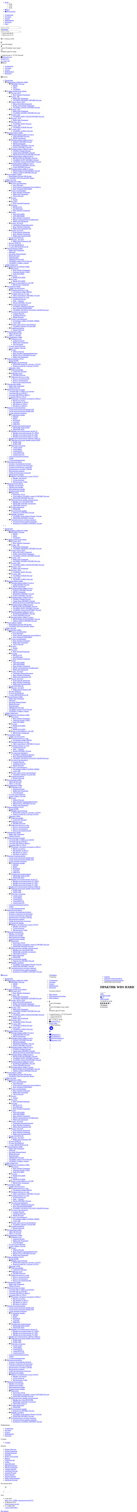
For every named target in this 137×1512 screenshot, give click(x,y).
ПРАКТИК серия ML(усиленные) (24, 503)
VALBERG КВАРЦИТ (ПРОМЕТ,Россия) (27, 100)
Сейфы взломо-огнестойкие (17, 91)
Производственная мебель (16, 408)
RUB (7, 2)
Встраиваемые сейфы (14, 337)
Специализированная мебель (19, 456)
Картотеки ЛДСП (19, 494)
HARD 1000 (17, 442)
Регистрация (11, 11)
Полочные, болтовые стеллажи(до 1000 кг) (26, 398)
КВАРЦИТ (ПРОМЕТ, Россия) (23, 145)
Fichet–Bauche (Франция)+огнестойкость (27, 187)
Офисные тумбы (14, 368)
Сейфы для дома (10, 180)
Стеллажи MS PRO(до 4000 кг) (19, 395)
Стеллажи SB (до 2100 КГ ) (18, 393)
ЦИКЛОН (16, 424)
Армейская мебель (17, 328)
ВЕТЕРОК (16, 420)
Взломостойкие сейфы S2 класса (22, 134)
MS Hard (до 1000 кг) (20, 406)
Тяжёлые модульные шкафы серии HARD (25, 440)
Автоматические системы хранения (23, 520)
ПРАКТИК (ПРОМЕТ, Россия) (23, 518)
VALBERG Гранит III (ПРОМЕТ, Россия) (27, 162)
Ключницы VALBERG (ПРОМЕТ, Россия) (27, 523)
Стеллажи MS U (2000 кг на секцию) (21, 391)
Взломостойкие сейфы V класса (22, 169)
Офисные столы (16, 373)
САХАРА (16, 422)
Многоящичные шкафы (17, 489)
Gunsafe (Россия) (18, 313)
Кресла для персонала (20, 380)
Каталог (5, 975)
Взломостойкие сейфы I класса (22, 140)
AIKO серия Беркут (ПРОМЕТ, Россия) (26, 295)
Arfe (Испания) (18, 344)
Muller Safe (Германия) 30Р (22, 228)
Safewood (12, 252)
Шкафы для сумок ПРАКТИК (23, 502)
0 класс (13, 198)
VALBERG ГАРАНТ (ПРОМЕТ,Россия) (26, 107)
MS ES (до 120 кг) (19, 400)
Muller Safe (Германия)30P (22, 236)
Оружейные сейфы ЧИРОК (22, 292)
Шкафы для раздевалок (19, 362)
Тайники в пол (16, 339)
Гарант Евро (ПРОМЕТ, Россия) (24, 153)
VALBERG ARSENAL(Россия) (23, 306)
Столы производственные (18, 413)
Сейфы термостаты (11, 265)
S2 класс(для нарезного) (19, 312)
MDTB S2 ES (17, 207)
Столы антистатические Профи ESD (21, 409)
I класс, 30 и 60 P (17, 223)
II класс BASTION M (16, 238)
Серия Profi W (17, 451)
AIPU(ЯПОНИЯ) (19, 216)
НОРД (15, 418)
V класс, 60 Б (15, 129)
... (5, 525)
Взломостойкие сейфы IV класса (22, 163)
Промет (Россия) (18, 330)
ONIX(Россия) (10, 1460)
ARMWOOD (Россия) (16, 259)
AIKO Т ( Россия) (15, 335)
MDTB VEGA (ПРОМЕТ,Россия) (24, 355)
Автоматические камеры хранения (25, 521)
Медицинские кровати (16, 471)
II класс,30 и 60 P (17, 230)
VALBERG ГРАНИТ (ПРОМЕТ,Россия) (26, 113)
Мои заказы (53, 994)
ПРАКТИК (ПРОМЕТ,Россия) (23, 498)
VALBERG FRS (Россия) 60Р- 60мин (21, 178)
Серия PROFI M (18, 453)
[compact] (105, 992)
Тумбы (11, 458)
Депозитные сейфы (14, 384)
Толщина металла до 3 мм (20, 297)
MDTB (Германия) (19, 138)
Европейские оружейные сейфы (18, 266)
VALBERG (16, 89)
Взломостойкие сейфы (15, 133)
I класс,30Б (16, 323)
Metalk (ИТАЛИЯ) (19, 277)
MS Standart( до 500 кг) (20, 402)
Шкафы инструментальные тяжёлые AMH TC (24, 438)
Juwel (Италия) (18, 185)
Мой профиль (54, 998)
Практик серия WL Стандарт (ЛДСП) (26, 366)
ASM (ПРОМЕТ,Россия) (21, 136)
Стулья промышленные (17, 460)
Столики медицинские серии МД (20, 467)
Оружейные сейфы (13, 286)
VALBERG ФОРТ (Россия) (22, 124)
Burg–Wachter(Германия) (21, 203)
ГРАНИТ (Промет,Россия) (22, 151)
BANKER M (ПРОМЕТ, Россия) (24, 165)
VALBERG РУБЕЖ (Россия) (22, 127)
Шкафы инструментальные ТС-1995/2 (26, 433)
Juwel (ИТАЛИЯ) (19, 214)
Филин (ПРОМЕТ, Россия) (22, 303)
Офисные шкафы (17, 370)
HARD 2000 (17, 444)
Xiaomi (15, 200)
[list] (103, 992)
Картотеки (15, 493)
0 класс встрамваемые (18, 183)
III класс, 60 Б (16, 122)
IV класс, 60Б (16, 125)
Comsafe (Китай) (10, 1469)
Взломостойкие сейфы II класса (22, 149)
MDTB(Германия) (11, 1465)
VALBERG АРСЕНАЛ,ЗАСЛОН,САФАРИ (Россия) (31, 310)
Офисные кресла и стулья (20, 377)
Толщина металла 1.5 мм (19, 290)
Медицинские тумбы (20, 482)
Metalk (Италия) (14, 256)
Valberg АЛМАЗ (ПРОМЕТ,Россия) (25, 172)
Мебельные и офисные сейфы (17, 82)
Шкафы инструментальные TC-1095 (25, 436)
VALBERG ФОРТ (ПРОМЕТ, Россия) (26, 160)
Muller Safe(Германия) (12, 1478)
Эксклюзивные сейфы (15, 248)
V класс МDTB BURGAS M (18, 247)
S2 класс (14, 205)
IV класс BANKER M (16, 245)
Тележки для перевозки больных (20, 464)
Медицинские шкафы (16, 474)
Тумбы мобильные (17, 507)
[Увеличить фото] (101, 997)
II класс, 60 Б (15, 115)
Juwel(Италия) (18, 209)
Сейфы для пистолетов (17, 288)
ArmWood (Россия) (19, 299)
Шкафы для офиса (17, 514)
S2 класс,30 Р (16, 93)
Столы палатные (18, 480)
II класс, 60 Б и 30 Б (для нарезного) (23, 324)
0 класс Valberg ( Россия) (17, 348)
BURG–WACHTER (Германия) (23, 106)
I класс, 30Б (15, 96)
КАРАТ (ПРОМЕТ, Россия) (22, 147)
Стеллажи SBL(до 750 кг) (17, 397)
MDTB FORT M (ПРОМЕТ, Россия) (25, 158)
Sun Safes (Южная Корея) (17, 254)
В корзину (104, 1005)
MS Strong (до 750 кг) (20, 404)
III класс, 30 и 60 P (17, 239)
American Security (19, 341)
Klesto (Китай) (10, 1475)
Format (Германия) (11, 1451)
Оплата (7, 18)
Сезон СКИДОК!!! (11, 1507)
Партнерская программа (57, 996)
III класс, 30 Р (16, 118)
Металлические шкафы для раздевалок (24, 500)
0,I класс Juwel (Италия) (17, 346)
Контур (7, 1458)
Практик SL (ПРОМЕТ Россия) (23, 512)
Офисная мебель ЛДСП (15, 359)
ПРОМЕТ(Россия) (19, 375)
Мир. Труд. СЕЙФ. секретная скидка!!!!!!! (19, 1500)
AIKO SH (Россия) (15, 333)
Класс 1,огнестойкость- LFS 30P (22, 283)
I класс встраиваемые (18, 190)
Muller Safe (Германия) (20, 98)
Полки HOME (14, 360)
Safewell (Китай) (10, 1476)
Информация (9, 20)
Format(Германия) (11, 1453)
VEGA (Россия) (18, 196)
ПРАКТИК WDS (18, 429)
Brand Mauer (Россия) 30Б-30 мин (20, 176)
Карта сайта (53, 1023)
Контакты (8, 22)
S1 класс (14, 201)
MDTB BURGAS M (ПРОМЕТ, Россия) (26, 171)
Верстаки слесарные (18, 445)
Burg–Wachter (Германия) (21, 95)
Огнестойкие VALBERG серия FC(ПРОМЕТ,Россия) (31, 496)
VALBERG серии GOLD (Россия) (20, 261)
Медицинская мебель (14, 462)
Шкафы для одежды (19, 478)
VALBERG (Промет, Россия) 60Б (24, 326)
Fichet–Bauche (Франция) (21, 232)
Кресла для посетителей (21, 379)
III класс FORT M (15, 243)
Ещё (6, 24)
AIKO (15, 87)
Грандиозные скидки (12, 1504)
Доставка (8, 17)
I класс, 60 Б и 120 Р (18, 102)
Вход (8, 10)
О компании (9, 15)
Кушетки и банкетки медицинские (21, 465)
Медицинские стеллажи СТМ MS (20, 469)
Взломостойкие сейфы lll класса (22, 156)
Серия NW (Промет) (20, 371)
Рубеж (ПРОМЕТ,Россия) (21, 167)
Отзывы (7, 1442)
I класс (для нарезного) (19, 319)
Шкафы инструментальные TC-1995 (25, 435)
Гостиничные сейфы (14, 332)
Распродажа (9, 80)
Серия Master (17, 449)
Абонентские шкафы (16, 487)
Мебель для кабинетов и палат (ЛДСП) (24, 476)
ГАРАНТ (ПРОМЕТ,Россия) (22, 142)
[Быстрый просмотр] (103, 997)
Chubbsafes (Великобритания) (23, 225)
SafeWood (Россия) (11, 1480)
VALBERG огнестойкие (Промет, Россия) (27, 516)
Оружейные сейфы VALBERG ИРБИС (26, 321)
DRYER (15, 417)
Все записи (4, 1511)
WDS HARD (104, 999)
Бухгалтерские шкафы (19, 511)
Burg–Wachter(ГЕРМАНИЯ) (22, 189)
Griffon (7, 1462)
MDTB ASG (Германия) (21, 285)
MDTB (15, 86)
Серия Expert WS (18, 455)
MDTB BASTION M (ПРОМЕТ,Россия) (26, 154)
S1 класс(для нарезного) (19, 304)
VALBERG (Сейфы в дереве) (19, 263)
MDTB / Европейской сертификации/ (26, 219)
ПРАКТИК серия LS (20, 505)
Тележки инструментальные (21, 426)
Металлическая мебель (15, 483)
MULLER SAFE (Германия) (22, 104)
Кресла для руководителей (22, 382)
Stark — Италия (18, 301)
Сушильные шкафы (18, 415)
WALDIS (8, 1455)
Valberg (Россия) (18, 351)
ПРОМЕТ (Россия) (17, 84)
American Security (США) (21, 272)
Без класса (14, 268)
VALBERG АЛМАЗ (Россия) (23, 131)
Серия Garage (17, 447)
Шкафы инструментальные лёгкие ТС (24, 431)
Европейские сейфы (14, 181)
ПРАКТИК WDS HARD (21, 427)
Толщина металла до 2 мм (20, 294)
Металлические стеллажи (16, 389)
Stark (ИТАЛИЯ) (18, 274)
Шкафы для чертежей (16, 485)
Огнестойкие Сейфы (14, 174)
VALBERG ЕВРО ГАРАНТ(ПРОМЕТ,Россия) (28, 116)
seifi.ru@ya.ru (7, 57)
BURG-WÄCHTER (11, 1456)
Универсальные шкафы (17, 491)
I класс (13, 212)
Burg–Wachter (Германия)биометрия (25, 353)
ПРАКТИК (16, 509)
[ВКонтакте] (51, 1028)
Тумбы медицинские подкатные (20, 473)
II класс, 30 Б (15, 109)
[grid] (101, 992)
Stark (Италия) (14, 257)
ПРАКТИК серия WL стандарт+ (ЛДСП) (27, 364)
